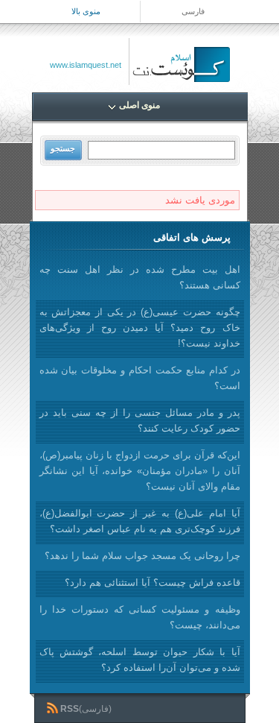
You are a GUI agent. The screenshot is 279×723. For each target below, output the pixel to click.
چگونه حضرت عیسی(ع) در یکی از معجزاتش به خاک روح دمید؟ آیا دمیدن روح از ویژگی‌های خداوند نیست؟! (139, 327)
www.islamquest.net (85, 64)
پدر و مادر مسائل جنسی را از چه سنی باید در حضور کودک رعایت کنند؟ (139, 420)
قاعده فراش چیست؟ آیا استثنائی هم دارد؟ (152, 582)
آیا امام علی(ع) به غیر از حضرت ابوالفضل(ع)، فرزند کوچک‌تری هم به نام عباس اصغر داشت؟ (139, 521)
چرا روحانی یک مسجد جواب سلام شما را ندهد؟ (142, 555)
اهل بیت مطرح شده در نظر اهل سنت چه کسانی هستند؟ (139, 277)
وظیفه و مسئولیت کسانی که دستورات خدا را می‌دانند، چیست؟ (139, 617)
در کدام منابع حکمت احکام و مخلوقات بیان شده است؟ (139, 377)
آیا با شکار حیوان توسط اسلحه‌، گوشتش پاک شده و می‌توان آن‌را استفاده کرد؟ (139, 659)
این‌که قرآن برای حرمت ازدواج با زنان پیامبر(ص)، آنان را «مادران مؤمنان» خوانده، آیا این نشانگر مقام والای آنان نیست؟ (139, 470)
